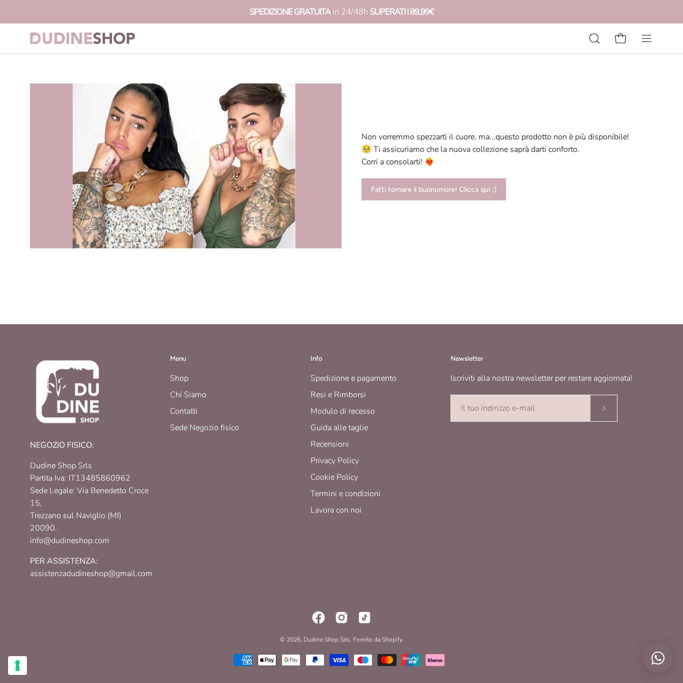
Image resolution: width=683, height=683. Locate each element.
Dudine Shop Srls (327, 640)
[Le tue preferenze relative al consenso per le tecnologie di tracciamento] (17, 665)
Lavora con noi (336, 510)
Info (316, 358)
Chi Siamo (188, 394)
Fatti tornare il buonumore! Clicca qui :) (433, 189)
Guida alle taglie (339, 427)
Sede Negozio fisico (204, 427)
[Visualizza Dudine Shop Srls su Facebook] (318, 617)
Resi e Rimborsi (338, 394)
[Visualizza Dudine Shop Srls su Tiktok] (364, 617)
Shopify (392, 640)
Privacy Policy (334, 460)
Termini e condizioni (345, 493)
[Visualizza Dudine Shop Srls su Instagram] (341, 617)
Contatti (184, 411)
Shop (179, 378)
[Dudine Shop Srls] (82, 38)
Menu (178, 358)
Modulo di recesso (342, 411)
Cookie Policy (334, 477)
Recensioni (329, 444)
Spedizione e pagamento (353, 378)
